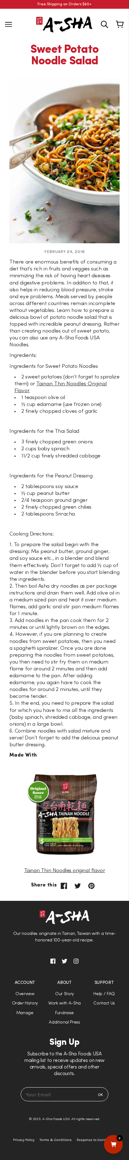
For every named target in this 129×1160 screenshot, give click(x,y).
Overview (24, 994)
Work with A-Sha (64, 1003)
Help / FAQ (104, 994)
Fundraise (64, 1013)
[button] (64, 580)
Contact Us (104, 1003)
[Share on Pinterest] (91, 886)
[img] (104, 24)
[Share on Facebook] (64, 886)
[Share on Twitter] (78, 886)
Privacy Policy (23, 1140)
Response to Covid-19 (94, 1140)
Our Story (64, 994)
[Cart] (121, 24)
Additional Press (64, 1022)
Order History (25, 1003)
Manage (25, 1013)
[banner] (64, 24)
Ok (100, 1094)
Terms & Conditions (55, 1140)
